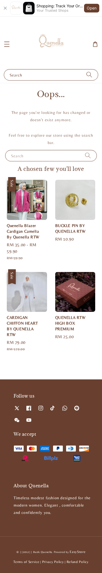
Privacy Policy (53, 562)
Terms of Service (26, 562)
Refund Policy (78, 562)
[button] (7, 44)
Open (92, 8)
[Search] (89, 74)
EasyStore (77, 552)
